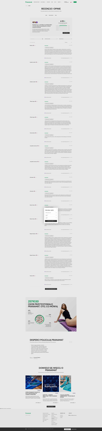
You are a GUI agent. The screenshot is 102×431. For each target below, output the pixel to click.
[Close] (56, 208)
